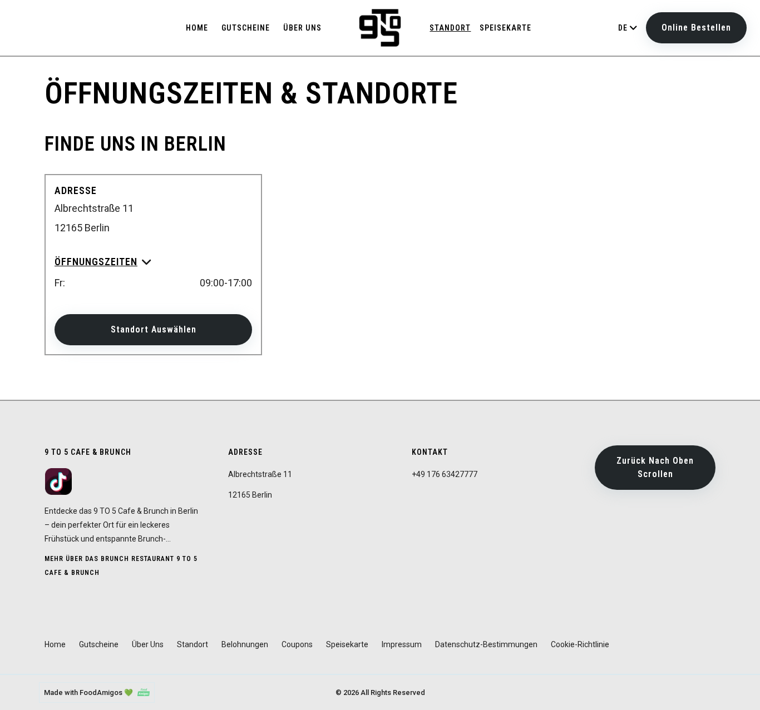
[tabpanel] (380, 243)
